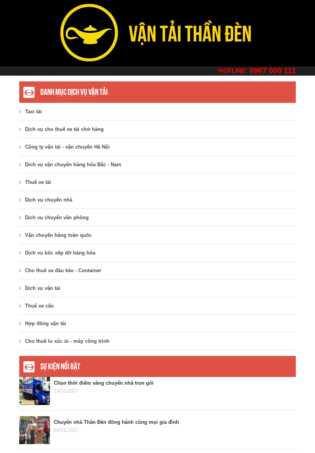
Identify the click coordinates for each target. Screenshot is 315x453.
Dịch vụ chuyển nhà (48, 200)
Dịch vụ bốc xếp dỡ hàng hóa (60, 253)
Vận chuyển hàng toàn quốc (58, 235)
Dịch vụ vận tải (42, 288)
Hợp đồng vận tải (45, 323)
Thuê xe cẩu (39, 306)
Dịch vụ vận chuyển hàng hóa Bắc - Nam (73, 164)
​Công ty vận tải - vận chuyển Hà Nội (67, 147)
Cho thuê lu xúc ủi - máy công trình (67, 341)
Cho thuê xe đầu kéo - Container (63, 270)
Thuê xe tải (38, 182)
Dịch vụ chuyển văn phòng (57, 217)
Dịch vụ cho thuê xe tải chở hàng (64, 129)
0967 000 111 (273, 70)
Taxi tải (33, 111)
